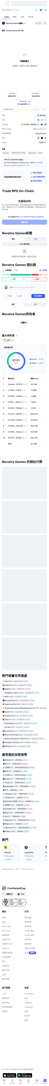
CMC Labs (6, 926)
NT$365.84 (18, 809)
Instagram (28, 1007)
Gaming (6, 153)
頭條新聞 (5, 935)
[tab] (13, 239)
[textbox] (27, 289)
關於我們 (28, 917)
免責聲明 (28, 944)
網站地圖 (5, 979)
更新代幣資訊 (37, 173)
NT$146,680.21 (20, 828)
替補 (4, 917)
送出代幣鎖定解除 (39, 177)
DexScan (5, 948)
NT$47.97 (16, 771)
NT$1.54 (16, 760)
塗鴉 (4, 974)
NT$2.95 (17, 805)
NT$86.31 (22, 801)
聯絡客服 (5, 1002)
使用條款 (28, 922)
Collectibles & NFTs (18, 153)
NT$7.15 (17, 798)
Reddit (27, 1016)
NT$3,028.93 (18, 779)
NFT (3, 961)
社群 (26, 998)
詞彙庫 (4, 1011)
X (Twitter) (28, 994)
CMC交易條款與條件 (25, 217)
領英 (26, 1020)
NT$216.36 (16, 764)
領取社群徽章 (37, 181)
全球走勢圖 (6, 957)
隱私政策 (28, 926)
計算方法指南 (29, 948)
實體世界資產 (7, 953)
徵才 (26, 953)
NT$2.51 (17, 831)
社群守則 (28, 939)
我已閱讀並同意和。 (26, 217)
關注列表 (5, 970)
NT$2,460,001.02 (19, 767)
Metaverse (32, 153)
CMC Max (6, 931)
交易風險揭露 (38, 217)
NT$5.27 (16, 824)
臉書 (26, 1011)
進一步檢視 (43, 270)
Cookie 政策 (29, 935)
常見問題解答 (7, 1007)
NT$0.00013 (18, 813)
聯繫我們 (5, 998)
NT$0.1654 (19, 794)
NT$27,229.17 (18, 782)
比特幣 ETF (6, 939)
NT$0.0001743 (20, 820)
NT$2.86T (14, 10)
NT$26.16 (15, 816)
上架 (4, 994)
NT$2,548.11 (20, 786)
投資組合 (5, 966)
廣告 (4, 922)
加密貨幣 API (7, 944)
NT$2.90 (14, 790)
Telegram (28, 1002)
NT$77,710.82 (18, 775)
